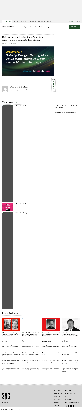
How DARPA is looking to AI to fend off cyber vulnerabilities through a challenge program (30, 334)
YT (73, 405)
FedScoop (23, 21)
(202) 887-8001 (68, 399)
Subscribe (75, 26)
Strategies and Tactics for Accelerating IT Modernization (66, 106)
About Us (5, 402)
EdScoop (49, 21)
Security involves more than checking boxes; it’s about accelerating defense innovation (70, 334)
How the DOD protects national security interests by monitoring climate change (51, 334)
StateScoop (41, 21)
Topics (26, 27)
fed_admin (5, 43)
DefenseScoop (7, 21)
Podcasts (37, 27)
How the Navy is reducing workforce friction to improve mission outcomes (10, 334)
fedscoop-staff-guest (22, 108)
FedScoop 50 (55, 27)
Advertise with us (70, 393)
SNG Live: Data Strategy (21, 106)
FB (66, 405)
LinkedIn (71, 405)
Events (32, 27)
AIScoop (16, 21)
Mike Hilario (19, 205)
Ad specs (67, 396)
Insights (48, 27)
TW (68, 405)
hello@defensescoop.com (72, 402)
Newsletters (68, 390)
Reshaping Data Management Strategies (65, 112)
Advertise (71, 21)
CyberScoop (32, 21)
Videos (43, 27)
